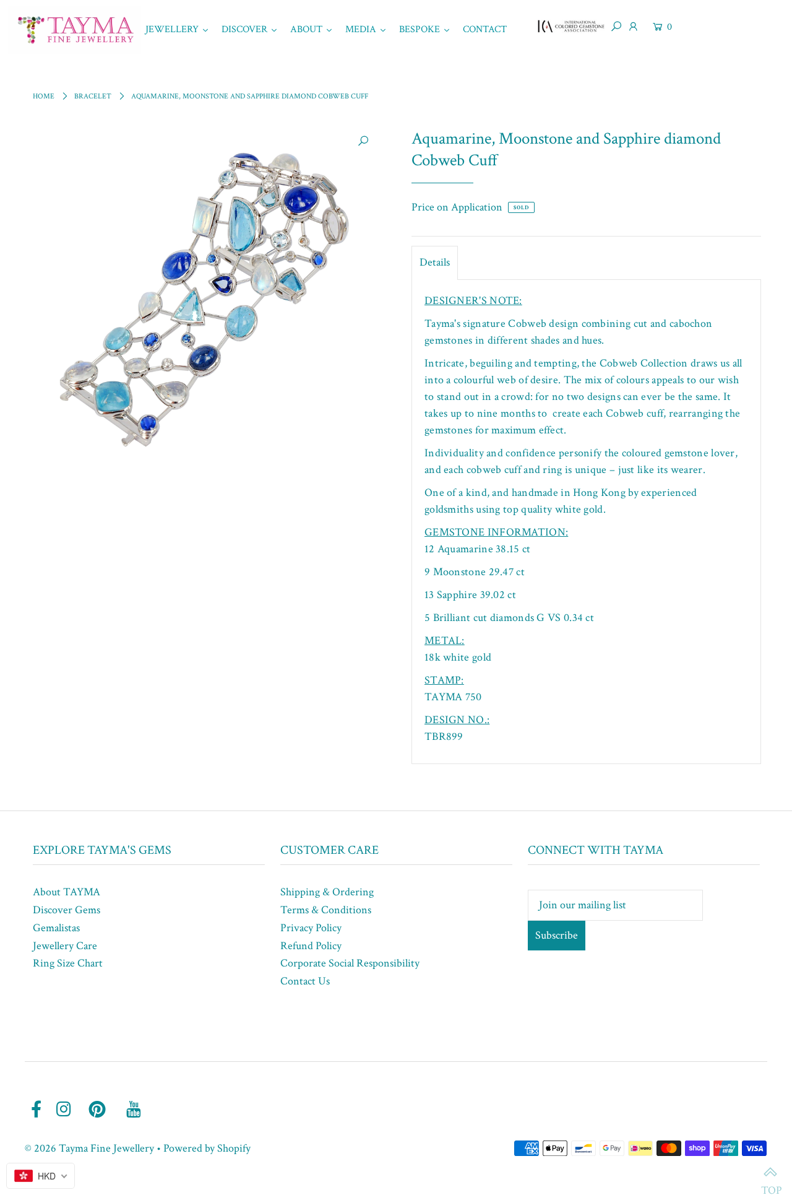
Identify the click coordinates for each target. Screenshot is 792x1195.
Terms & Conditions (325, 910)
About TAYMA (66, 892)
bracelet (92, 96)
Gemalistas (56, 928)
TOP (770, 1173)
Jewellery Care (65, 946)
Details (435, 262)
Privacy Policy (311, 928)
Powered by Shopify (207, 1148)
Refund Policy (311, 946)
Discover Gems (66, 910)
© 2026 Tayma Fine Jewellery (89, 1148)
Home (43, 96)
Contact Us (305, 981)
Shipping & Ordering (327, 892)
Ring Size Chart (68, 963)
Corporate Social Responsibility (350, 963)
